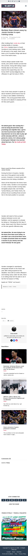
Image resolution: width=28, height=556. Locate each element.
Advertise (19, 552)
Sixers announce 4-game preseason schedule (11, 427)
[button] (26, 5)
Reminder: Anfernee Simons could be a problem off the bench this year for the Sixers (13, 367)
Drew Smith (5, 37)
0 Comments (12, 38)
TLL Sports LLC (12, 548)
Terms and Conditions (7, 553)
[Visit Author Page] (14, 329)
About (13, 552)
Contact (9, 552)
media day (16, 43)
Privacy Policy (22, 553)
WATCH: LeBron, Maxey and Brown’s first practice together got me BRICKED (13, 398)
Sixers (4, 38)
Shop (16, 553)
